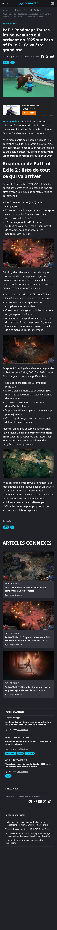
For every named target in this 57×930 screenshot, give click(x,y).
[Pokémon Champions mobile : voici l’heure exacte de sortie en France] (28, 746)
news (6, 62)
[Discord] (30, 801)
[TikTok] (49, 801)
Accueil (6, 10)
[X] (47, 56)
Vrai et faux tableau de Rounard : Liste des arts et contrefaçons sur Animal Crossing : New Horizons (27, 823)
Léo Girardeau (22, 730)
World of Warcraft (16, 760)
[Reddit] (52, 56)
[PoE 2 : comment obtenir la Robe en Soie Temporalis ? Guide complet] (28, 575)
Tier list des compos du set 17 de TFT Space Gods (27, 829)
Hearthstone (12, 718)
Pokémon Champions (17, 737)
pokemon (30, 753)
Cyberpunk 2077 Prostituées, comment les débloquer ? (24, 841)
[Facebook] (42, 56)
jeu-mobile (10, 753)
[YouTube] (40, 801)
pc (13, 62)
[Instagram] (35, 801)
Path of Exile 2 (34, 10)
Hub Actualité (19, 10)
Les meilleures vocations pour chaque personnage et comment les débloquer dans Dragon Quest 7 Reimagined (27, 834)
